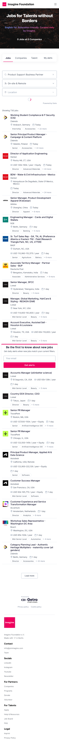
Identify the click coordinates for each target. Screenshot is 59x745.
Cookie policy (36, 607)
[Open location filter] (53, 92)
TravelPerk (15, 413)
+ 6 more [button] (36, 211)
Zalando (14, 121)
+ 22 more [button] (42, 129)
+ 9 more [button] (51, 276)
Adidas (13, 204)
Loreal (13, 285)
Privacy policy (23, 607)
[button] (4, 4)
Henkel (13, 157)
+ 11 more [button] (49, 426)
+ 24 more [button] (46, 169)
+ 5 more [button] (36, 231)
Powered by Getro (50, 103)
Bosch (13, 527)
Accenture (15, 508)
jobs (8, 58)
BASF (12, 245)
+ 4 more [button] (47, 539)
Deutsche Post (16, 269)
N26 (12, 223)
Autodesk (14, 458)
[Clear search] (53, 74)
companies (21, 58)
